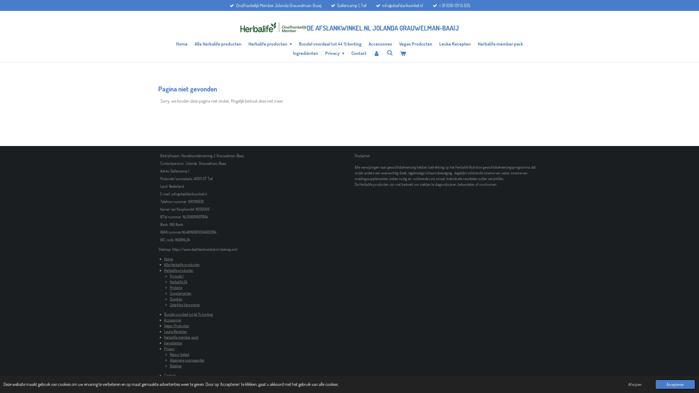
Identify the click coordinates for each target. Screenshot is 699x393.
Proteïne (176, 287)
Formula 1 (176, 276)
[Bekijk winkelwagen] (403, 53)
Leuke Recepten (175, 331)
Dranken (176, 299)
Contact (170, 375)
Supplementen (180, 293)
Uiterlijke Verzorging (185, 304)
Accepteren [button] (675, 384)
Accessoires (172, 320)
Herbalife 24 (178, 281)
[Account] (376, 53)
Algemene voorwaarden (187, 360)
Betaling (176, 366)
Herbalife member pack (181, 337)
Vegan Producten (176, 325)
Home (168, 259)
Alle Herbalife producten (182, 264)
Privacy (169, 348)
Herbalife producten (178, 270)
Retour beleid (179, 354)
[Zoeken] (389, 53)
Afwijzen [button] (635, 384)
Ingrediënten (173, 343)
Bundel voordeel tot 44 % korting (188, 314)
